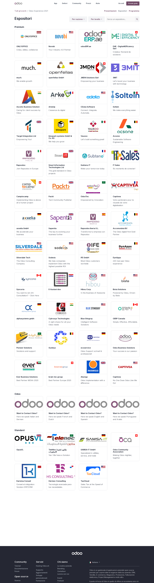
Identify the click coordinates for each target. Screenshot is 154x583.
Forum (17, 571)
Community (76, 3)
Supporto (39, 570)
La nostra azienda (64, 566)
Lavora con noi (63, 574)
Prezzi (88, 3)
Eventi (59, 578)
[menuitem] (110, 11)
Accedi (121, 3)
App (55, 3)
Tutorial (18, 566)
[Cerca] (137, 19)
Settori (64, 3)
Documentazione (21, 569)
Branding (60, 569)
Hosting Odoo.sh (42, 566)
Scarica (17, 580)
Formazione (40, 581)
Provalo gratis (133, 3)
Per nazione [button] (77, 19)
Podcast (60, 581)
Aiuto (98, 3)
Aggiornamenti (41, 573)
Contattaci (61, 571)
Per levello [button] (96, 19)
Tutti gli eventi (20, 11)
